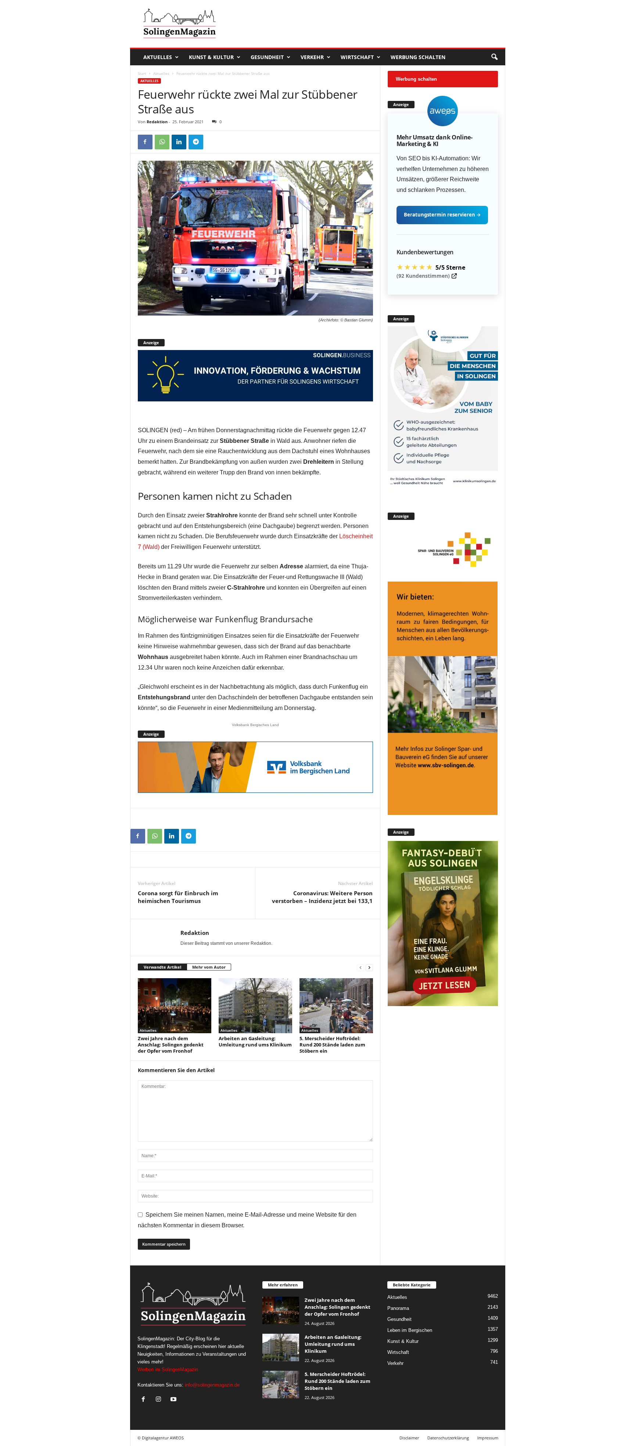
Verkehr (312, 57)
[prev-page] (360, 967)
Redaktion (157, 121)
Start (142, 73)
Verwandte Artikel (162, 967)
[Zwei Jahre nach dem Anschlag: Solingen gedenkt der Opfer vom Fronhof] (174, 1005)
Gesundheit (267, 57)
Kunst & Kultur (211, 57)
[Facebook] (145, 142)
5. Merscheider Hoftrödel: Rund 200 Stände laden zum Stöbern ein (332, 1044)
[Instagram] (160, 1400)
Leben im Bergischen (409, 1330)
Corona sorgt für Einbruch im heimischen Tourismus (178, 896)
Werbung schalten (418, 57)
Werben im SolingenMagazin (167, 1369)
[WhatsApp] (162, 142)
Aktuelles (157, 57)
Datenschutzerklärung (448, 1437)
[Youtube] (174, 1400)
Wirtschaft (357, 57)
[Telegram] (196, 142)
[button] (494, 57)
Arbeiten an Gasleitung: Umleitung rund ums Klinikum (255, 1041)
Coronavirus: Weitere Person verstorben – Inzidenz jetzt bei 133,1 (322, 896)
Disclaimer (409, 1437)
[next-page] (369, 967)
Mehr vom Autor (209, 967)
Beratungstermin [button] (442, 214)
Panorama (398, 1308)
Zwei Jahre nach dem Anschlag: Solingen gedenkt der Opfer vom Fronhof (171, 1044)
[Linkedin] (179, 142)
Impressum (487, 1437)
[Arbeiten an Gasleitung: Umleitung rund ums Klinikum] (255, 1005)
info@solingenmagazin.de (212, 1385)
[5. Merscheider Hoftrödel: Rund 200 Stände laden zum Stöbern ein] (336, 1005)
